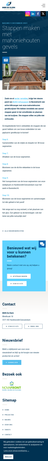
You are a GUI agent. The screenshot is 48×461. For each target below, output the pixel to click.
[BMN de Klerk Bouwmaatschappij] (8, 5)
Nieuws (8, 420)
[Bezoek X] (43, 13)
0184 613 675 (18, 284)
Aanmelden (13, 362)
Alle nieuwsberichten (14, 231)
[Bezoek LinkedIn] (32, 13)
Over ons (8, 425)
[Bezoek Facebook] (38, 13)
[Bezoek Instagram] (27, 13)
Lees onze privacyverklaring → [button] (16, 451)
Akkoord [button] (8, 457)
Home (7, 410)
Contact (8, 435)
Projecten (9, 415)
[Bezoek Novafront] (11, 386)
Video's (8, 430)
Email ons (34, 326)
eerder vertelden (21, 98)
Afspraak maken (20, 276)
